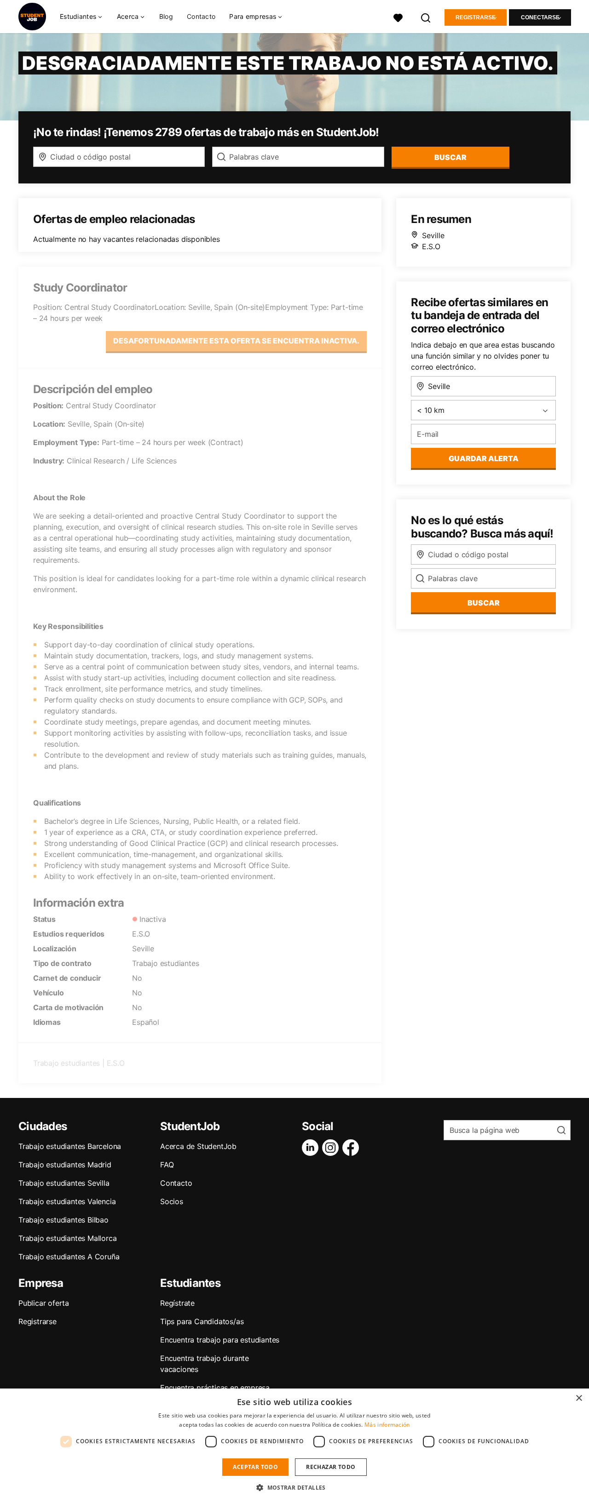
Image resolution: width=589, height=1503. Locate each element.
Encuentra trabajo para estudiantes (219, 1339)
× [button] (578, 1398)
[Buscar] (426, 17)
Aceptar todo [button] (255, 1467)
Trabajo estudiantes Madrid (64, 1164)
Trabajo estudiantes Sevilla (64, 1183)
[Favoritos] (398, 17)
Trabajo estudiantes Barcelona (69, 1146)
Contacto (201, 16)
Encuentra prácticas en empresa (215, 1387)
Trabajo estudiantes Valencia (66, 1201)
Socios (171, 1201)
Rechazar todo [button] (330, 1467)
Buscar (450, 157)
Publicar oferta (43, 1303)
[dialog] (294, 1446)
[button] (294, 1487)
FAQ (166, 1164)
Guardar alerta (484, 458)
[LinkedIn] (312, 1147)
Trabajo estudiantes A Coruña (68, 1256)
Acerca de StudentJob (198, 1146)
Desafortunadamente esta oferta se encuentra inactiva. (236, 340)
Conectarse (540, 17)
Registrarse (476, 17)
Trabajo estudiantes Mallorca (67, 1238)
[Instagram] (332, 1147)
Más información (387, 1425)
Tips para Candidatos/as (201, 1321)
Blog (166, 16)
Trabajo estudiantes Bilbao (63, 1219)
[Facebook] (352, 1147)
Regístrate (177, 1303)
